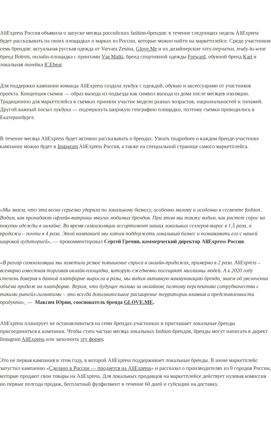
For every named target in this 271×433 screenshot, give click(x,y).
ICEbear (52, 64)
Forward (197, 56)
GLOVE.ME (138, 302)
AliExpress (33, 339)
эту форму (91, 339)
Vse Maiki (112, 56)
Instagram (68, 146)
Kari (247, 56)
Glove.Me (146, 48)
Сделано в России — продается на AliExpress (100, 368)
